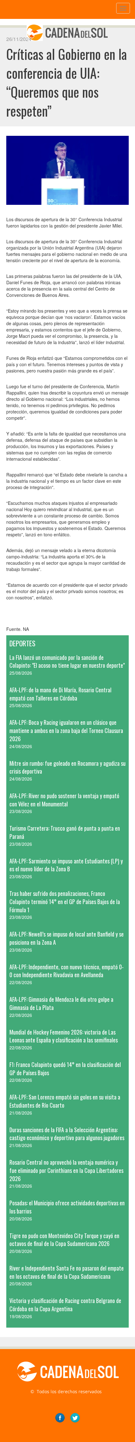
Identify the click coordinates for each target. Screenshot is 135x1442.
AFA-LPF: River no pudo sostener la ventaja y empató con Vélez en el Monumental (64, 800)
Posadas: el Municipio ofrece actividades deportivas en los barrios (67, 1207)
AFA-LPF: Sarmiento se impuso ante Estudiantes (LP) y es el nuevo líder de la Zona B (66, 865)
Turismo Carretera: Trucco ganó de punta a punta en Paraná (64, 832)
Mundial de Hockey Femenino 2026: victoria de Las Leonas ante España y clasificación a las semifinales (63, 1036)
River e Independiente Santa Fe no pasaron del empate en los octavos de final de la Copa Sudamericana (66, 1272)
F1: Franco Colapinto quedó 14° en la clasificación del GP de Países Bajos (65, 1068)
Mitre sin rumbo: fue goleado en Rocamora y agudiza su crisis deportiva (67, 767)
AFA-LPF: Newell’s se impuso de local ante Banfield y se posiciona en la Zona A (66, 938)
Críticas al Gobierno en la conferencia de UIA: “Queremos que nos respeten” (66, 82)
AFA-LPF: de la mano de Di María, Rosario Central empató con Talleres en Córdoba (60, 694)
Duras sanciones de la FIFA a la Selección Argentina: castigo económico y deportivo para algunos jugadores (66, 1134)
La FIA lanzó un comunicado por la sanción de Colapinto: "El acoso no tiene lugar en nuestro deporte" (67, 661)
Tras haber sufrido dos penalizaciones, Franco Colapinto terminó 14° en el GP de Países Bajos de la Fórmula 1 (64, 901)
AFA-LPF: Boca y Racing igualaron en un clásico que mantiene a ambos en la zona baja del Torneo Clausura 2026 (66, 730)
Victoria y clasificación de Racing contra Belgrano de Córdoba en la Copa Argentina (65, 1304)
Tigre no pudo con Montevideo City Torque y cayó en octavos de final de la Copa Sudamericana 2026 (64, 1239)
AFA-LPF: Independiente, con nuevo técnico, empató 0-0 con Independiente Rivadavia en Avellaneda (66, 971)
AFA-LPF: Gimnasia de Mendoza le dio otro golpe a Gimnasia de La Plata (61, 1003)
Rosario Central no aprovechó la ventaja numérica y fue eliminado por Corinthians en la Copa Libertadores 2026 (66, 1170)
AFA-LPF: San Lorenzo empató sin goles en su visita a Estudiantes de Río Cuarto (64, 1101)
